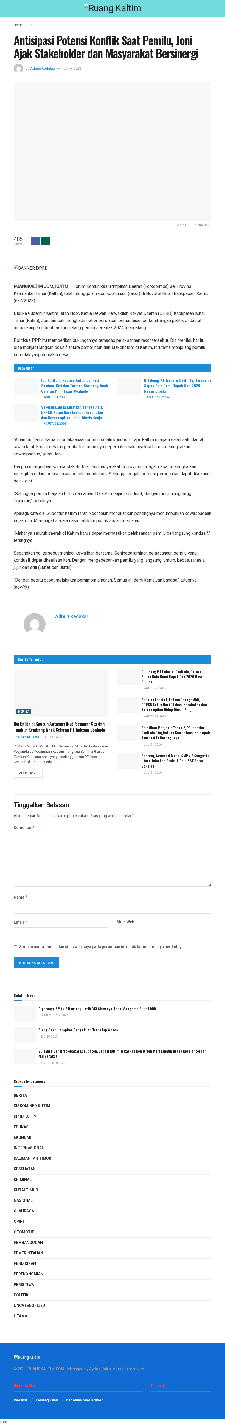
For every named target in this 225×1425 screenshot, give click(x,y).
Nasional (23, 1200)
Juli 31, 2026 (153, 745)
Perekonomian (28, 1274)
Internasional (29, 1148)
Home (18, 25)
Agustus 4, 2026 (54, 397)
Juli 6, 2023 (72, 68)
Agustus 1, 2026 (54, 424)
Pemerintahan (28, 1253)
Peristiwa (24, 1285)
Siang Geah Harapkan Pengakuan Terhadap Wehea (78, 1030)
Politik (21, 1295)
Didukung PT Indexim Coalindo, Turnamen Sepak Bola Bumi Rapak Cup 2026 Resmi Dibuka (177, 385)
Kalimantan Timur (32, 1158)
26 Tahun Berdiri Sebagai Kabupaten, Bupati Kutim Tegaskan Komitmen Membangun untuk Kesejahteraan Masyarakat (122, 1053)
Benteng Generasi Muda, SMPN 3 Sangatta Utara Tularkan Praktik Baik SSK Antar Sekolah (175, 760)
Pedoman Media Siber (84, 1400)
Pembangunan (28, 1243)
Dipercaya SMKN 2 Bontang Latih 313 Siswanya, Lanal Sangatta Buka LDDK (97, 1008)
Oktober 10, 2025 (53, 1063)
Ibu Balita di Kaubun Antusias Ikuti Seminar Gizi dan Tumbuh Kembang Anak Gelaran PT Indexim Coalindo (74, 385)
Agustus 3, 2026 (157, 397)
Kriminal (23, 1180)
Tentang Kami (46, 1400)
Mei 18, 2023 (49, 1037)
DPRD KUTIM (25, 1116)
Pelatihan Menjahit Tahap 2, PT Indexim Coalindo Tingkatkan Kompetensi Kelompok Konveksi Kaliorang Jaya (175, 732)
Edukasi (22, 1127)
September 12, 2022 (54, 1015)
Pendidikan (25, 1263)
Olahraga (24, 1211)
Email (20, 922)
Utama (20, 1316)
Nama (21, 897)
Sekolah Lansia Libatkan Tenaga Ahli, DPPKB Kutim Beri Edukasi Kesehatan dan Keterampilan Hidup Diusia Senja (72, 412)
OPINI (19, 1221)
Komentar (24, 828)
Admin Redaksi (42, 68)
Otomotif (24, 1232)
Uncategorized (29, 1306)
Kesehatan (25, 1169)
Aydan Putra (100, 1369)
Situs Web (125, 922)
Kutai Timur (26, 1190)
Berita (33, 25)
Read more (28, 773)
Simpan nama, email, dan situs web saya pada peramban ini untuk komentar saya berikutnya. (102, 947)
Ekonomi (22, 1137)
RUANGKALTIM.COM (45, 1369)
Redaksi (20, 1400)
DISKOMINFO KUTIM (32, 1106)
